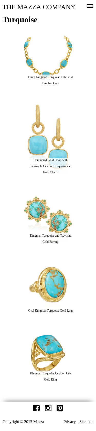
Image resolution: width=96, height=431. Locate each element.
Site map (86, 421)
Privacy (69, 421)
